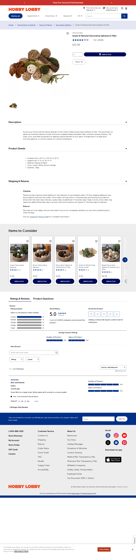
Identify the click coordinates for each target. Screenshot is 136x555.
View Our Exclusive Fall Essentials (68, 2)
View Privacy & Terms (21, 551)
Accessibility (43, 469)
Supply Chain (44, 465)
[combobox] (103, 16)
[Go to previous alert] (24, 3)
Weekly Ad (15, 16)
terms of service (87, 493)
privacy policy (76, 493)
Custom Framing (74, 452)
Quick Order (43, 452)
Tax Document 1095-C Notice (80, 478)
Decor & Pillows (45, 25)
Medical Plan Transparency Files (81, 457)
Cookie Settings (104, 549)
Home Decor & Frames (26, 25)
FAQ (40, 457)
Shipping (33, 217)
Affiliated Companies (76, 465)
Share (77, 62)
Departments (32, 16)
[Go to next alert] (111, 3)
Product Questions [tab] (43, 298)
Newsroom (72, 435)
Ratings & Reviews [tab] (20, 298)
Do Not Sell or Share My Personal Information (101, 487)
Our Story (71, 440)
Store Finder (14, 445)
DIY (79, 16)
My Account (13, 440)
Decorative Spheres (63, 25)
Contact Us (43, 435)
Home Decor (50, 16)
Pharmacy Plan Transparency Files (82, 461)
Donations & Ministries (77, 448)
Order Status (43, 448)
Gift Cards (13, 449)
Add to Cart (106, 54)
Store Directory (15, 436)
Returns (42, 217)
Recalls (41, 461)
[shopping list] (122, 8)
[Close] (132, 549)
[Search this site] (124, 16)
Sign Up (122, 419)
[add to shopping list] (67, 33)
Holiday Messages (75, 444)
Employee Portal (74, 474)
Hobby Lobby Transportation (80, 469)
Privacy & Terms (122, 487)
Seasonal (66, 16)
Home (10, 25)
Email (86, 419)
